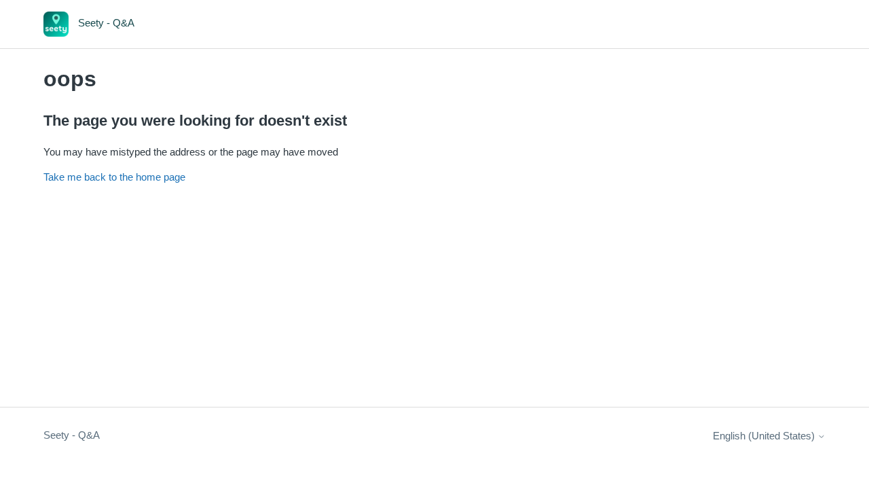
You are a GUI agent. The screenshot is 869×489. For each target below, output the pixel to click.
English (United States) (765, 435)
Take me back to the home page (114, 177)
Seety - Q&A (71, 435)
